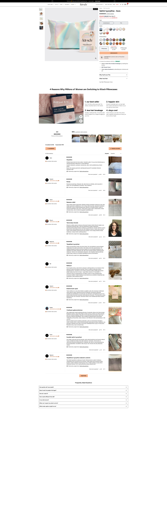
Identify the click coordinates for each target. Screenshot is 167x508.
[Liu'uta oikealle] (115, 1)
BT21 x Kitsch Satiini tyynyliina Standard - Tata (120, 43)
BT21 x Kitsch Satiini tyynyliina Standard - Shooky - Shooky (117, 43)
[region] (83, 1)
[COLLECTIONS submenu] (103, 4)
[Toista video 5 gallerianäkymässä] (41, 28)
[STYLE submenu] (59, 4)
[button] (106, 14)
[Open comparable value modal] (114, 16)
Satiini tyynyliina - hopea (100, 32)
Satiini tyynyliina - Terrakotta (107, 32)
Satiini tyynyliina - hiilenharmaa (110, 29)
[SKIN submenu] (63, 4)
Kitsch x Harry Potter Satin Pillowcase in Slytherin (123, 39)
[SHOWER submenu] (70, 4)
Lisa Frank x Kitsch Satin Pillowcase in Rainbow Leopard (107, 39)
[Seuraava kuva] (121, 138)
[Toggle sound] (80, 116)
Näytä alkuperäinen (84, 171)
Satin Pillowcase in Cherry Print (107, 29)
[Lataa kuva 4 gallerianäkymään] (41, 23)
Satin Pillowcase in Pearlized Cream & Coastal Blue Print (100, 39)
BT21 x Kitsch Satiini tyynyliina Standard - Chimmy (107, 43)
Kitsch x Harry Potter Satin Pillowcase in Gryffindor (113, 39)
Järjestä (107, 153)
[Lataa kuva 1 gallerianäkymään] (41, 9)
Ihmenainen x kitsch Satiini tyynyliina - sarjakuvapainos (104, 43)
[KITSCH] (83, 4)
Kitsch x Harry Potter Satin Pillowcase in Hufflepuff (117, 39)
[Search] (121, 4)
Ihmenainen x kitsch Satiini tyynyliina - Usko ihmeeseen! (100, 43)
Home (100, 8)
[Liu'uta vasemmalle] (52, 1)
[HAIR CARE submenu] (53, 4)
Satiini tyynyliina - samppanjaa (104, 32)
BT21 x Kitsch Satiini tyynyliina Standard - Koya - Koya (110, 43)
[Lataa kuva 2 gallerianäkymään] (41, 14)
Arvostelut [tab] (49, 145)
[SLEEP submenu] (75, 4)
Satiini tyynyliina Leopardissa (123, 29)
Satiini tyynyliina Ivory (104, 29)
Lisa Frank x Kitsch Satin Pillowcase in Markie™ (104, 39)
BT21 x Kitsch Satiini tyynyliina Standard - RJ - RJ (113, 43)
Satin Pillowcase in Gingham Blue (100, 29)
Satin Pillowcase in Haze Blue (113, 29)
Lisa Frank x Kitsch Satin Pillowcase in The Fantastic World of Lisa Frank (110, 39)
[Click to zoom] (95, 58)
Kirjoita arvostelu (116, 149)
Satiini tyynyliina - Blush (117, 29)
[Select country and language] (125, 4)
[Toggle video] (80, 121)
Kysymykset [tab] (60, 145)
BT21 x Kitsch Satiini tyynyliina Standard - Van (123, 43)
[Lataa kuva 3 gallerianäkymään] (41, 18)
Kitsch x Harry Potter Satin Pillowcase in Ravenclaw (120, 39)
